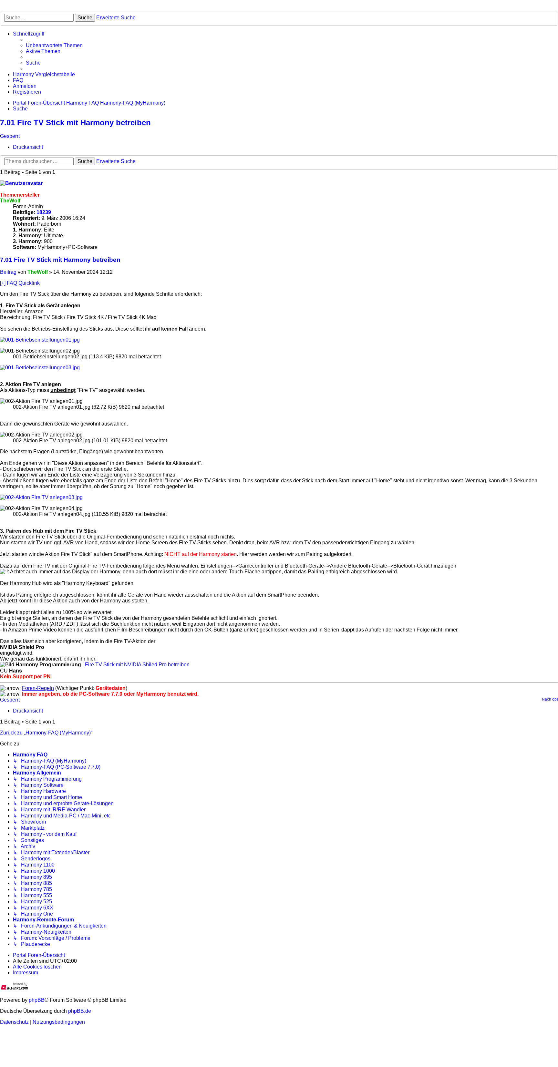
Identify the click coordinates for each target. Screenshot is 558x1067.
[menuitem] (54, 45)
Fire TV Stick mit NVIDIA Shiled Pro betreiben (137, 664)
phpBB (37, 1000)
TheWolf (10, 200)
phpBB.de (79, 1011)
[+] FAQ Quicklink (20, 283)
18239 (43, 212)
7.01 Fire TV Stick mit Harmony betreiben (75, 122)
